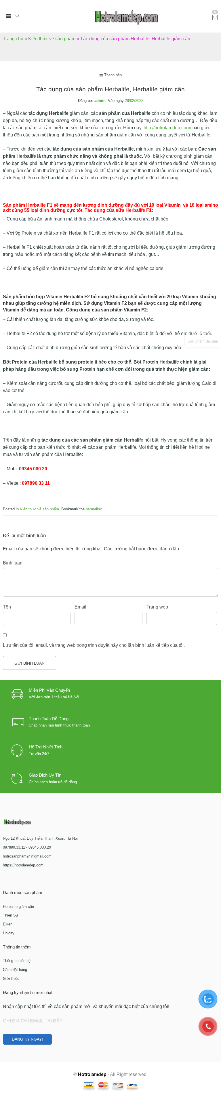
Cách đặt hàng (15, 969)
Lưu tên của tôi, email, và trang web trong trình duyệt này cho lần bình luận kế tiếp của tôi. (94, 645)
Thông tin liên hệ (17, 961)
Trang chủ (13, 38)
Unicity (8, 933)
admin (100, 100)
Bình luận (12, 562)
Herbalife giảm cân (18, 906)
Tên (7, 606)
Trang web (157, 606)
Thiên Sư (10, 915)
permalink (94, 509)
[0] (215, 17)
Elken (7, 924)
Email (80, 606)
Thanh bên (112, 75)
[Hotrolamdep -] (127, 16)
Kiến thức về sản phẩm (51, 38)
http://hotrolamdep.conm (168, 127)
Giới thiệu (11, 978)
